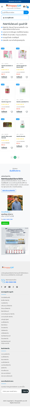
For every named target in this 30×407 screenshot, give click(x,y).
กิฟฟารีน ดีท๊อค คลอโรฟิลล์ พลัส (6, 137)
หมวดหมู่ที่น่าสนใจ (9, 18)
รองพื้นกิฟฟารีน (5, 322)
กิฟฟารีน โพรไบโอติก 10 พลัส (7, 66)
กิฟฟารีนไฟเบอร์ (5, 311)
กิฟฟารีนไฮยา (4, 325)
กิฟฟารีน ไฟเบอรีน (20, 136)
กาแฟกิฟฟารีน (4, 303)
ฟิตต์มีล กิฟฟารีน (5, 300)
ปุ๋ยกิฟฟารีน (4, 367)
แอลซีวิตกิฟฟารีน (5, 362)
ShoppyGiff (18, 401)
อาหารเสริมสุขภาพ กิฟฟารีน (7, 314)
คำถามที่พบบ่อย (4, 370)
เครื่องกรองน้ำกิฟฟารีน (6, 305)
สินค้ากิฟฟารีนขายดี (5, 335)
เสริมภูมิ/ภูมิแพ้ (5, 319)
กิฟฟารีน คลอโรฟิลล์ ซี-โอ (22, 102)
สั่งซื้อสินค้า (4, 77)
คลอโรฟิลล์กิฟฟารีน (6, 365)
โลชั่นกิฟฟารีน (4, 330)
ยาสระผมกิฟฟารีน (5, 354)
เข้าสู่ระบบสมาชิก (5, 343)
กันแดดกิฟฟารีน (5, 359)
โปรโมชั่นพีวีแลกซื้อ (5, 297)
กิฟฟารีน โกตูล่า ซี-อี (6, 102)
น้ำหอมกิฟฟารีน (4, 338)
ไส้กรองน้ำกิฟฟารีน (5, 308)
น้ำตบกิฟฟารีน (4, 327)
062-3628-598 (7, 219)
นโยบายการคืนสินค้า (6, 373)
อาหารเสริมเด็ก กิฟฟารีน (7, 316)
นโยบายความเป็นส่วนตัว (6, 376)
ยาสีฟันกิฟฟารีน (5, 333)
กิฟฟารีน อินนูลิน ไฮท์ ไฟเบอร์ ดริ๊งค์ (21, 66)
